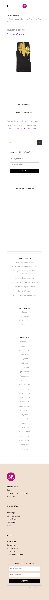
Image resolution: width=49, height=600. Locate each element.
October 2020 (24, 346)
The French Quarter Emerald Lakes (24, 266)
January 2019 (24, 389)
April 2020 (24, 363)
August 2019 (24, 376)
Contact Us (11, 551)
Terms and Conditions (15, 555)
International (11, 522)
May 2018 (24, 423)
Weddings (24, 325)
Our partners (11, 545)
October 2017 (24, 445)
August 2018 (24, 410)
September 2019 (24, 372)
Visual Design (12, 519)
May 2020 (24, 359)
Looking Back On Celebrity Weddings (24, 282)
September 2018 (25, 406)
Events (23, 19)
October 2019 (24, 367)
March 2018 (24, 427)
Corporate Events (13, 516)
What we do (11, 542)
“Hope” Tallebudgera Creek (24, 262)
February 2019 (24, 385)
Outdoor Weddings (24, 291)
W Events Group (13, 19)
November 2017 (24, 440)
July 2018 (24, 415)
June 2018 (24, 419)
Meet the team (12, 548)
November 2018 (24, 397)
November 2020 (24, 342)
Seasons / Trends (24, 320)
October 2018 (24, 402)
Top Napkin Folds (35, 19)
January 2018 (24, 436)
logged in (20, 121)
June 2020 (24, 354)
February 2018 (24, 432)
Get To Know (24, 316)
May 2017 (24, 449)
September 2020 (24, 350)
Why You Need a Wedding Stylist (24, 295)
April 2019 (24, 380)
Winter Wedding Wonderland (24, 287)
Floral (9, 526)
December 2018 (24, 393)
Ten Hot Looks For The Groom (24, 278)
